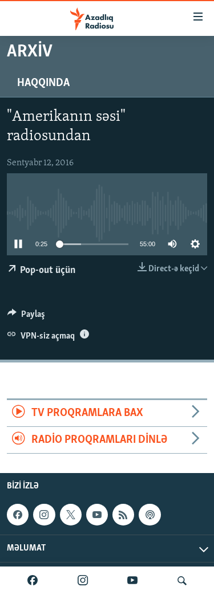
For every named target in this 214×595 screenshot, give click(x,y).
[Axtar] (182, 581)
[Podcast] (149, 514)
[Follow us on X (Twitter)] (71, 514)
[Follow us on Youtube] (97, 514)
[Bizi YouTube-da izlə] (132, 581)
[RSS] (123, 514)
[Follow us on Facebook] (18, 514)
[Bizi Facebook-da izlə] (32, 581)
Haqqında (43, 83)
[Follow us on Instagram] (44, 514)
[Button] (26, 317)
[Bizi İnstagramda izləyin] (82, 581)
